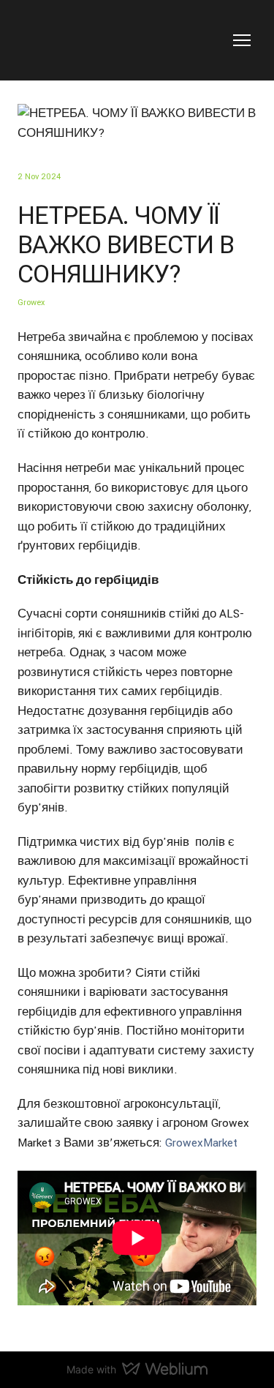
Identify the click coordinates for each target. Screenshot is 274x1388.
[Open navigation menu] (241, 40)
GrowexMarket (201, 1143)
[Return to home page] (66, 40)
